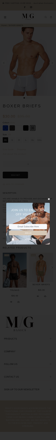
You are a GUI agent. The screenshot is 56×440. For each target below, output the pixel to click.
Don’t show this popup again (29, 239)
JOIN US (28, 233)
